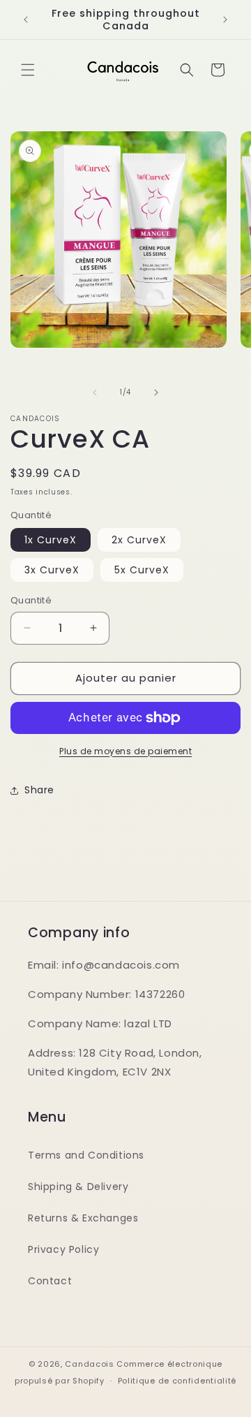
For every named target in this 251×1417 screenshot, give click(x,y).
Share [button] (39, 790)
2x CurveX (139, 540)
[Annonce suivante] (225, 19)
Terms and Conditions (86, 1155)
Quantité (31, 600)
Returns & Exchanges (83, 1218)
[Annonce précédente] (25, 19)
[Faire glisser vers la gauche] (94, 392)
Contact (50, 1281)
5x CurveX (141, 570)
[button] (28, 69)
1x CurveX (50, 540)
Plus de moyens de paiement (125, 751)
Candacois (89, 1364)
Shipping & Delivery (78, 1187)
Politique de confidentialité (177, 1380)
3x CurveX (51, 570)
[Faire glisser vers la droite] (156, 392)
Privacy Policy (63, 1249)
